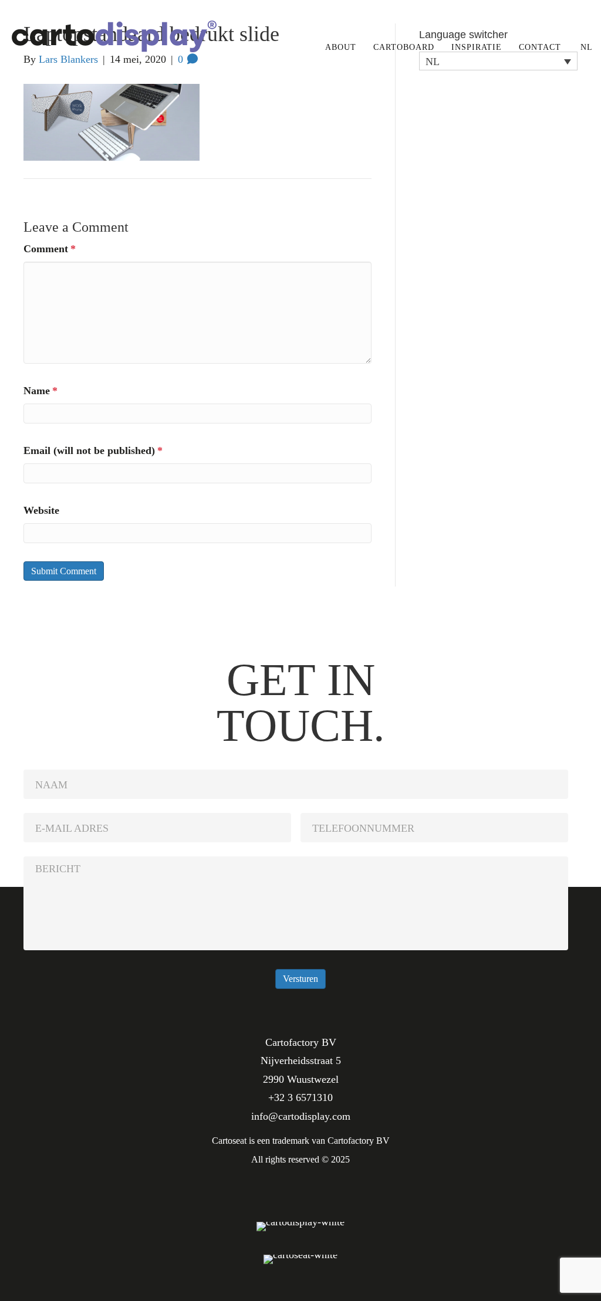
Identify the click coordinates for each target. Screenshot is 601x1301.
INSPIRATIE (476, 47)
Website (41, 510)
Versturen (300, 979)
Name (40, 391)
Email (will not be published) (93, 450)
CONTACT (540, 47)
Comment (49, 249)
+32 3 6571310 (300, 1097)
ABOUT (340, 47)
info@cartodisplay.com (300, 1116)
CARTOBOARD (403, 47)
